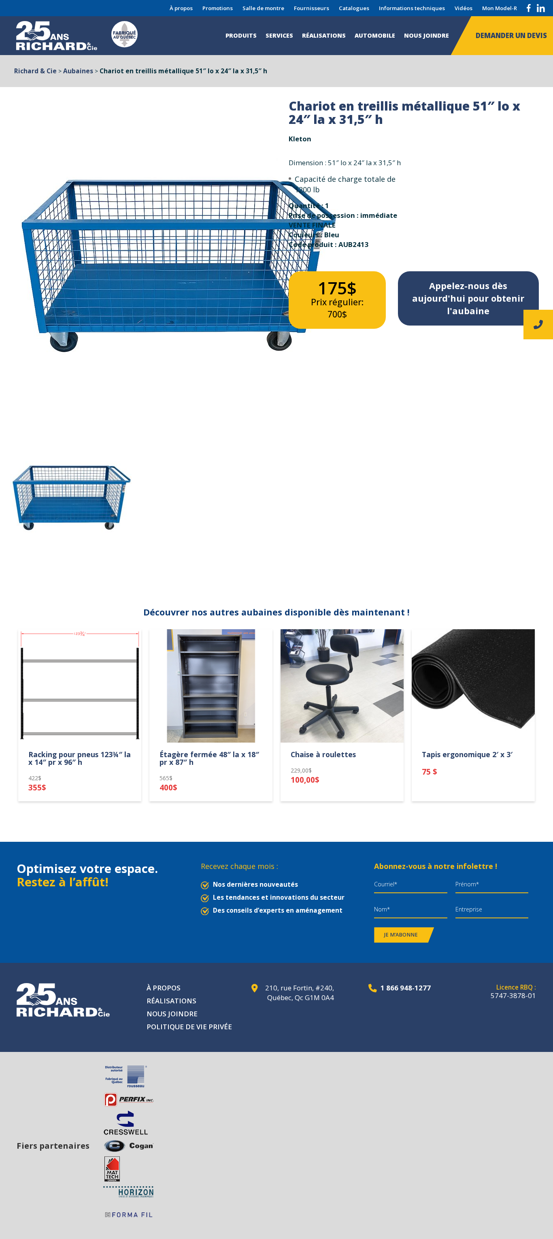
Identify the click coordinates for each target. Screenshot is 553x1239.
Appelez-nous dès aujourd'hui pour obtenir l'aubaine (468, 298)
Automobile (375, 35)
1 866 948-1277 (406, 987)
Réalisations (324, 35)
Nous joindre (426, 35)
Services (279, 35)
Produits (241, 35)
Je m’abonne (401, 934)
